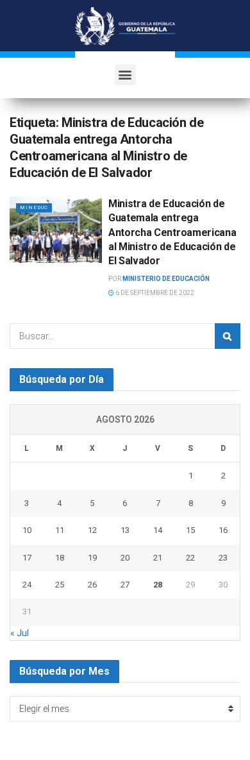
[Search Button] (227, 336)
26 (92, 584)
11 (59, 530)
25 (59, 584)
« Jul (19, 633)
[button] (125, 74)
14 (157, 530)
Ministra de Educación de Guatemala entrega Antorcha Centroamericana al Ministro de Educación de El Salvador (172, 232)
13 (125, 530)
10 (26, 530)
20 (125, 557)
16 (223, 530)
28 (157, 584)
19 (92, 557)
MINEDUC (34, 207)
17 (26, 557)
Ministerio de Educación (166, 278)
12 (92, 530)
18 (59, 557)
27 (125, 584)
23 (223, 557)
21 (157, 557)
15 (190, 530)
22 (190, 557)
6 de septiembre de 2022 (154, 292)
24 (26, 584)
